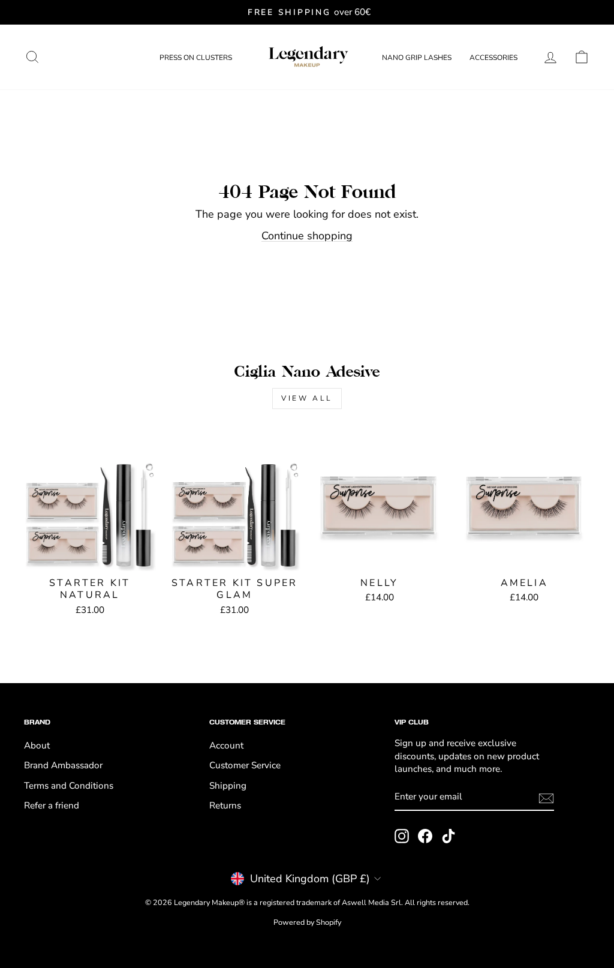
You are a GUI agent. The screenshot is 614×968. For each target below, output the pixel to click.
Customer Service (245, 765)
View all (307, 398)
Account (226, 745)
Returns (225, 805)
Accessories (493, 57)
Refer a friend (51, 805)
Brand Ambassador (63, 765)
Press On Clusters (195, 57)
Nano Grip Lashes (417, 57)
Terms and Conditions (68, 786)
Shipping (227, 786)
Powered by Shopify (307, 922)
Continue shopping (307, 236)
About (37, 745)
